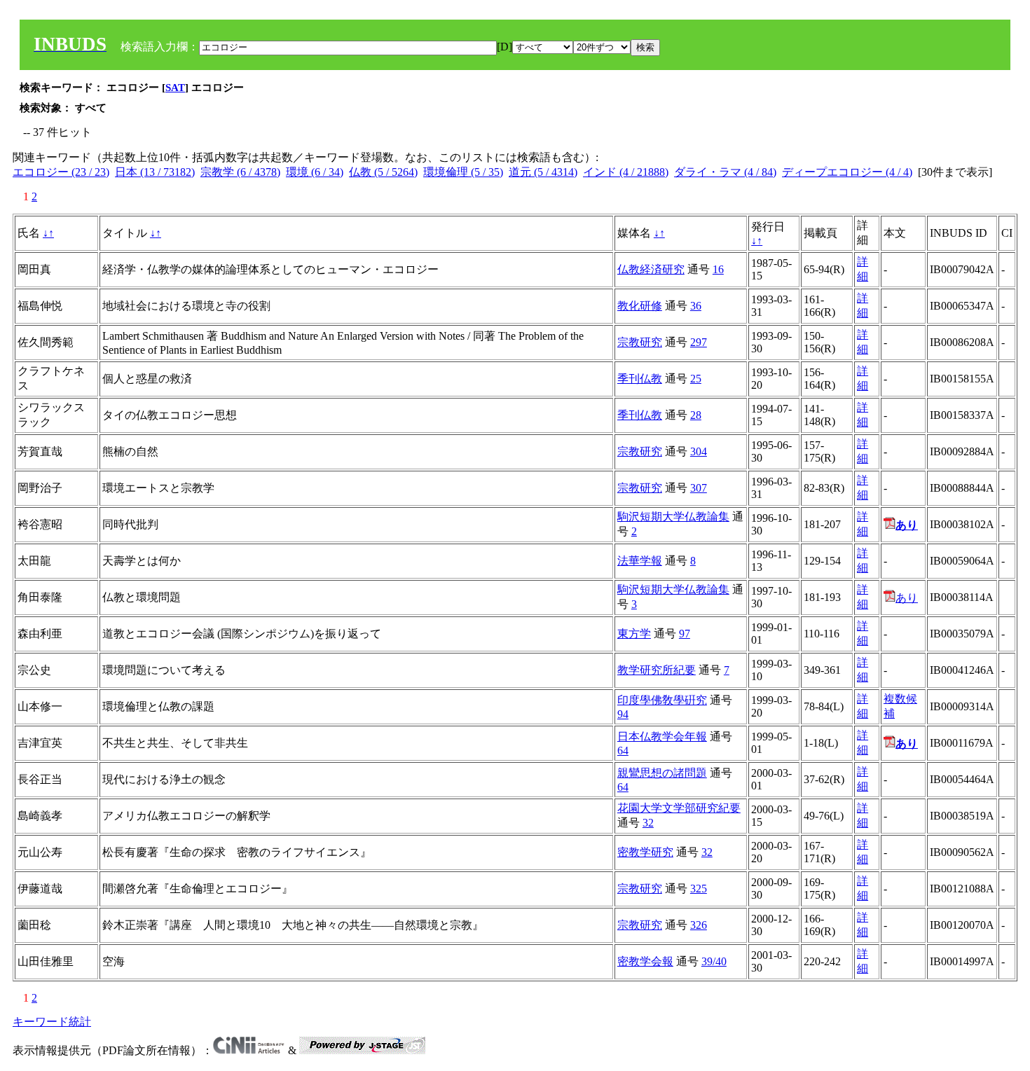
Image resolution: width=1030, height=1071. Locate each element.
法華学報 (639, 561)
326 (698, 925)
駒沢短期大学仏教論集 (673, 517)
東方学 (634, 634)
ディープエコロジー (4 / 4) (847, 172)
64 (623, 750)
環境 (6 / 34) (314, 172)
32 (648, 823)
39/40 (714, 961)
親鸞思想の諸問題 (662, 773)
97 (684, 634)
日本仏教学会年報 (662, 736)
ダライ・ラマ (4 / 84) (725, 172)
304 (698, 451)
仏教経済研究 (651, 269)
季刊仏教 (639, 379)
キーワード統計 (52, 1022)
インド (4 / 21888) (625, 172)
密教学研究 (645, 852)
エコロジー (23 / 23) (61, 172)
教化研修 (639, 306)
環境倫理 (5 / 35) (463, 172)
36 (695, 306)
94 (623, 714)
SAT (175, 87)
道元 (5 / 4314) (543, 172)
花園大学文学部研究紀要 (679, 808)
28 (695, 415)
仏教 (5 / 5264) (383, 172)
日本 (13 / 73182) (155, 172)
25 (695, 379)
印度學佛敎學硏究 (662, 700)
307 (698, 488)
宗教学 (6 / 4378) (240, 172)
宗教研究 (639, 342)
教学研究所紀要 (656, 670)
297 (698, 342)
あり (906, 598)
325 (698, 888)
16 (718, 269)
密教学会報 (645, 961)
